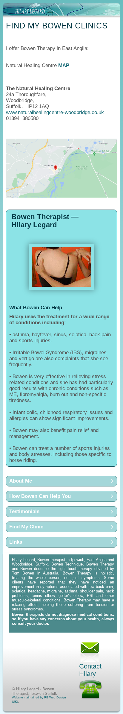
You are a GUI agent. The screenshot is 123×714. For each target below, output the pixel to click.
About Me (20, 481)
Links (15, 542)
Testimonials (24, 511)
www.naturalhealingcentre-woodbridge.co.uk (55, 112)
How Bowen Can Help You (40, 496)
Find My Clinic (26, 527)
